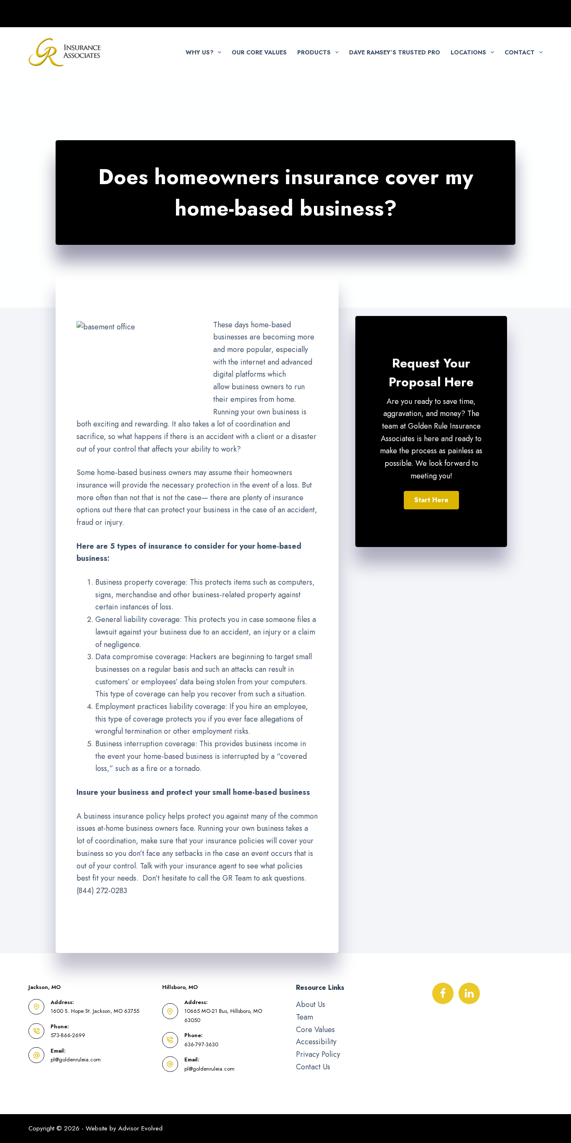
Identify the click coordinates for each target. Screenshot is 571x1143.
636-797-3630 (201, 1044)
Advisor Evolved (140, 1128)
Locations (468, 52)
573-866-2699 (68, 1035)
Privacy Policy (318, 1054)
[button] (431, 500)
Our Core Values (259, 52)
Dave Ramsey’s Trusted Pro (394, 52)
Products (314, 52)
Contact (520, 52)
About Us (310, 1004)
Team (304, 1017)
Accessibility (316, 1041)
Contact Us (313, 1066)
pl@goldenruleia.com (76, 1059)
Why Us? (200, 52)
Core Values (315, 1029)
